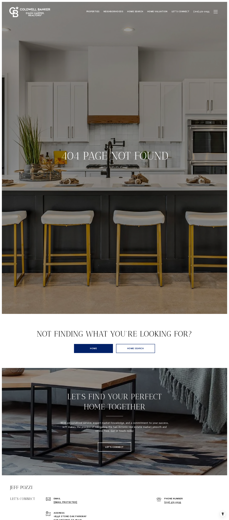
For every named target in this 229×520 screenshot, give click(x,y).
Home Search (135, 348)
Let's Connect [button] (114, 447)
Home (93, 348)
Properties (93, 11)
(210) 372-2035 (172, 502)
